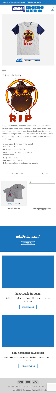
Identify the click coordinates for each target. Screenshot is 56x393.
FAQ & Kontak (44, 386)
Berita (34, 386)
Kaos (4, 71)
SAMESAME (11, 386)
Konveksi (27, 386)
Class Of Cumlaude (15, 173)
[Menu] (3, 9)
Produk (19, 386)
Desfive (45, 173)
